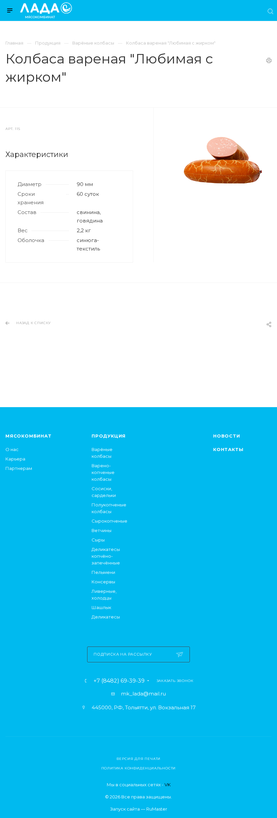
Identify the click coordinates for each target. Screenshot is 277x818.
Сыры (98, 540)
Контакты (228, 449)
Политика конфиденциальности (138, 768)
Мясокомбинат (28, 436)
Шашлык (101, 607)
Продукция (109, 436)
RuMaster (156, 809)
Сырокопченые (109, 521)
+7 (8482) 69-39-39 (119, 681)
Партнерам (18, 468)
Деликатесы (106, 616)
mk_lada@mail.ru (143, 693)
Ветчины (101, 530)
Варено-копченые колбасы (103, 472)
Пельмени (103, 572)
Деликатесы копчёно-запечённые (106, 556)
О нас (12, 449)
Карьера (15, 458)
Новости (226, 436)
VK (168, 784)
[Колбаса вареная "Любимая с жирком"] (223, 160)
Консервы (103, 581)
